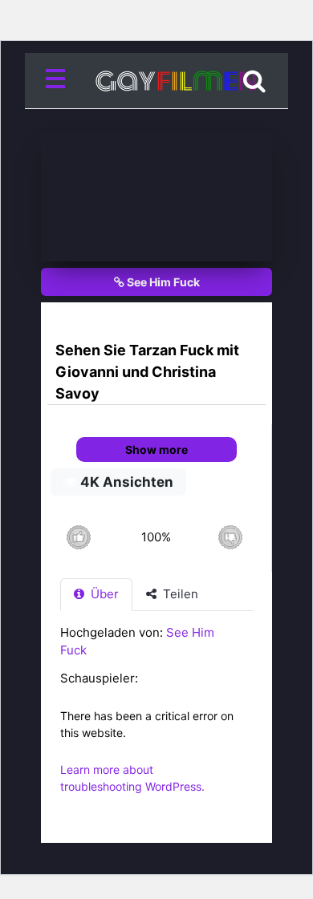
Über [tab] (103, 593)
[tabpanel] (156, 717)
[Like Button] (78, 537)
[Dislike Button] (230, 537)
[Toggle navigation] (59, 81)
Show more (156, 449)
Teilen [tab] (179, 593)
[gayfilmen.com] (156, 81)
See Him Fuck (162, 282)
